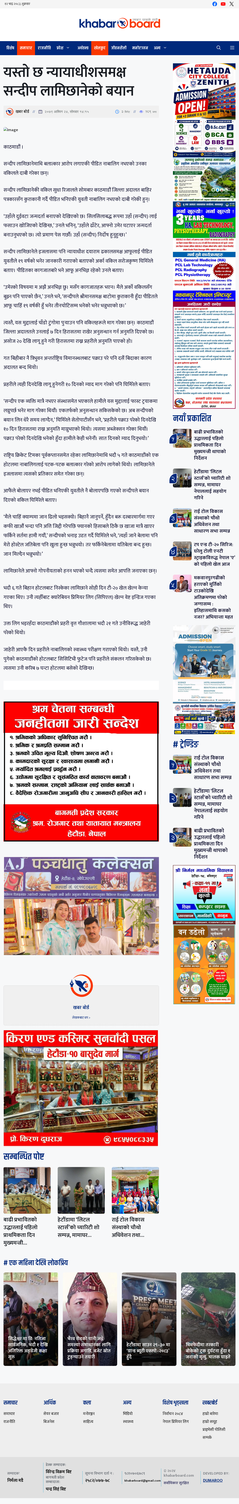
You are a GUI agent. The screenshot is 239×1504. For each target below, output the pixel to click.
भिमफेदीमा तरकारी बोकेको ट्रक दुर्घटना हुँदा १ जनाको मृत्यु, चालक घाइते (208, 1351)
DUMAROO (213, 1480)
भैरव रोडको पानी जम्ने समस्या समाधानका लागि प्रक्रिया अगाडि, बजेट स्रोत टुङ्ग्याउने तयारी (89, 1348)
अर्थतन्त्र (82, 48)
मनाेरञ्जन (140, 48)
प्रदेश (59, 48)
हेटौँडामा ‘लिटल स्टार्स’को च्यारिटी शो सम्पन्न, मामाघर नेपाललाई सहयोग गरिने (212, 485)
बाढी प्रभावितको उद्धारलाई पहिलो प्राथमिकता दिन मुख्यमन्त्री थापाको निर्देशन (210, 445)
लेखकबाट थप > (81, 1017)
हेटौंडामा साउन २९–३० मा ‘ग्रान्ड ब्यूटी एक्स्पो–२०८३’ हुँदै (148, 1351)
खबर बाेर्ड (22, 111)
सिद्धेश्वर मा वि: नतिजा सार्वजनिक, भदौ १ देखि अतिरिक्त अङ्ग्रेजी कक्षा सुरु (28, 1348)
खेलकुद (99, 48)
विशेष (10, 48)
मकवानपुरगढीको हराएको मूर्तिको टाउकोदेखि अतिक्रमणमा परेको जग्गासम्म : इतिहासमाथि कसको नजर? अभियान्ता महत (213, 597)
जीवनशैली (119, 48)
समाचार (26, 48)
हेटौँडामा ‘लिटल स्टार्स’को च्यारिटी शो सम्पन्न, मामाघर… (78, 1227)
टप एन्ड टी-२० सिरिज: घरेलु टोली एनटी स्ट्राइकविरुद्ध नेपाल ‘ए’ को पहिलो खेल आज (214, 554)
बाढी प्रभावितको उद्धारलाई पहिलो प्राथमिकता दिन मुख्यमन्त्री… (21, 1231)
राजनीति (44, 48)
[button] (218, 48)
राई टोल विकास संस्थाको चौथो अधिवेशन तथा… (128, 1227)
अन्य (157, 48)
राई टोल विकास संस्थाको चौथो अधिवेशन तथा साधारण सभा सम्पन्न (212, 521)
